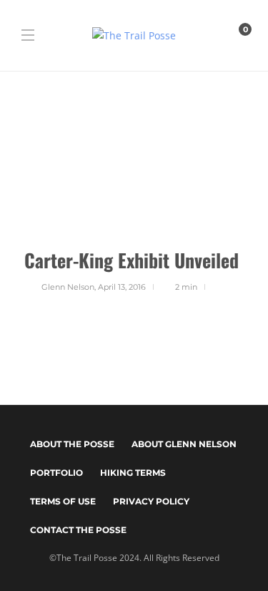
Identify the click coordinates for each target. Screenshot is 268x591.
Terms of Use (63, 501)
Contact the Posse (78, 529)
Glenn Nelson (67, 287)
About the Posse (72, 444)
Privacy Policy (151, 501)
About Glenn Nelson (184, 444)
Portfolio (56, 472)
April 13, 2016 (122, 287)
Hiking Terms (133, 472)
